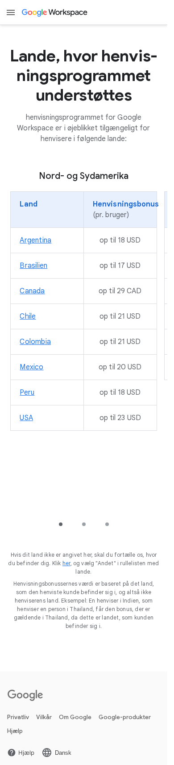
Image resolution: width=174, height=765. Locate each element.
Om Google (75, 717)
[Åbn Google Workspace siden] (55, 12)
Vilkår (44, 717)
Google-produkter (125, 717)
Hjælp (15, 731)
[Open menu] (10, 12)
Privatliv (18, 717)
